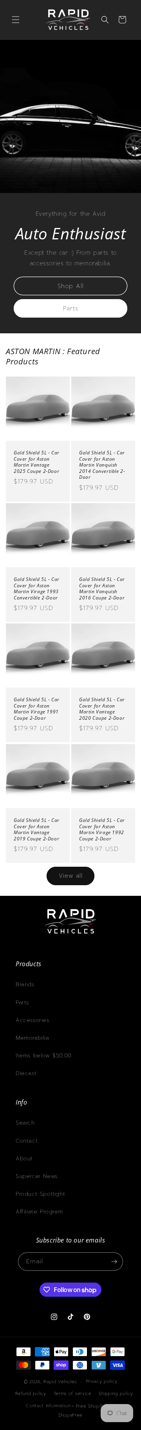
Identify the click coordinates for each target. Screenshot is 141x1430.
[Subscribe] (114, 1261)
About (24, 1158)
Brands (25, 984)
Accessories (32, 1020)
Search (25, 1123)
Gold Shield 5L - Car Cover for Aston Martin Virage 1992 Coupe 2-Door (102, 829)
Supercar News (37, 1176)
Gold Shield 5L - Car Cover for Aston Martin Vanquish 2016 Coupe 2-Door (102, 588)
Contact (27, 1141)
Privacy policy (102, 1381)
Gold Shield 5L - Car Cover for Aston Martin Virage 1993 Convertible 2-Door (37, 588)
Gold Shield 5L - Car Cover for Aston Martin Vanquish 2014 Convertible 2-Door (102, 465)
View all (71, 875)
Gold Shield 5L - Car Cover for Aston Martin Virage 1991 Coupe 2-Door (37, 709)
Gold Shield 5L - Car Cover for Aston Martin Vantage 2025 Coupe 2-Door (37, 462)
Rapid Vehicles (60, 1382)
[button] (15, 19)
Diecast (26, 1073)
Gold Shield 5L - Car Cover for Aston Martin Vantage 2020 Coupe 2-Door (102, 709)
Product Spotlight (40, 1194)
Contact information (48, 1405)
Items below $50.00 (44, 1055)
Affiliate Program (39, 1212)
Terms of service (73, 1393)
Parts (70, 308)
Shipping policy (116, 1393)
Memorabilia (32, 1038)
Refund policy (30, 1393)
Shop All (71, 285)
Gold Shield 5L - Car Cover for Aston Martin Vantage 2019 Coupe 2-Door (37, 829)
